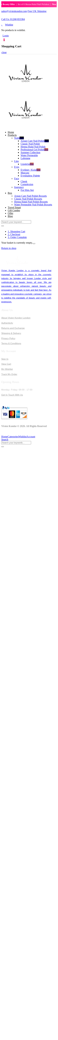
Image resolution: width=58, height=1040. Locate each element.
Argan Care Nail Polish (35, 140)
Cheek (24, 181)
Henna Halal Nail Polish (33, 146)
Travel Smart (14, 207)
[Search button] (2, 225)
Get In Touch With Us (12, 395)
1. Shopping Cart (16, 231)
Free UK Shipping (37, 11)
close (4, 52)
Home (11, 132)
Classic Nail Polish (30, 143)
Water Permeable (29, 155)
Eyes (16, 167)
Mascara (25, 172)
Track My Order (9, 374)
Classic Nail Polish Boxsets (28, 198)
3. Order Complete (17, 237)
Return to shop (8, 248)
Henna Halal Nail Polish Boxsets (31, 201)
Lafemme (25, 158)
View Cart (6, 364)
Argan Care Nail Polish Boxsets (30, 196)
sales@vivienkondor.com (14, 11)
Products (12, 135)
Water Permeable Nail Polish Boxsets (33, 204)
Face (16, 178)
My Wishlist (7, 369)
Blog (10, 216)
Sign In (4, 359)
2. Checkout (14, 234)
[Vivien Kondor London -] (25, 90)
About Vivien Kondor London (15, 317)
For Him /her (27, 190)
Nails (19, 138)
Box (10, 193)
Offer (10, 213)
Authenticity (7, 323)
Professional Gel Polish (34, 149)
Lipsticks (27, 164)
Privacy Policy (8, 338)
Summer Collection (30, 152)
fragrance (19, 187)
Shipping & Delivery (11, 333)
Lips (16, 161)
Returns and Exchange (13, 328)
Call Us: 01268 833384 (13, 19)
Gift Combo (14, 210)
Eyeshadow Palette (30, 175)
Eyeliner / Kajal (30, 169)
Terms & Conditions (11, 343)
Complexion (27, 184)
